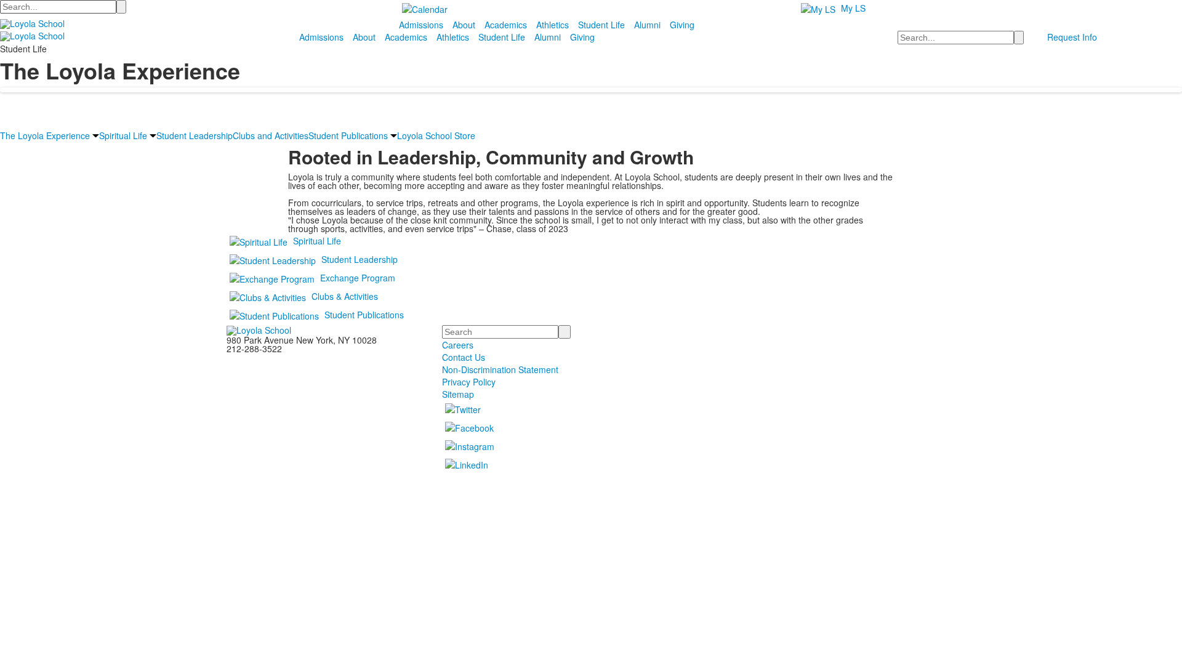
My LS (853, 8)
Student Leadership (194, 135)
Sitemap (458, 394)
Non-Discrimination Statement (500, 369)
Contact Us (463, 357)
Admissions (421, 24)
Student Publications (348, 135)
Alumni (647, 24)
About (463, 24)
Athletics (552, 24)
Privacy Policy (469, 382)
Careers (457, 345)
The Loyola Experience (45, 135)
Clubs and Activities (270, 135)
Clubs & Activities (345, 296)
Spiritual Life (123, 135)
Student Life (601, 24)
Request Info (1072, 37)
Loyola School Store (436, 135)
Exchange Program (357, 278)
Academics (505, 24)
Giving (682, 24)
